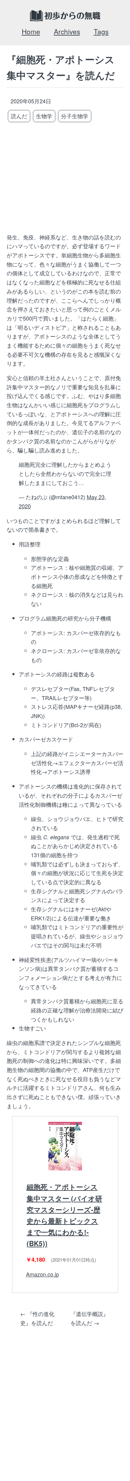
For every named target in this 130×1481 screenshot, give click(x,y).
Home (31, 31)
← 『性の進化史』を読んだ (37, 1318)
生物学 (44, 116)
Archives (67, 31)
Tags (101, 31)
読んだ (19, 116)
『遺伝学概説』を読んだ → (89, 1318)
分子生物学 (74, 116)
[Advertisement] (65, 178)
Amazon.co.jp (42, 1274)
